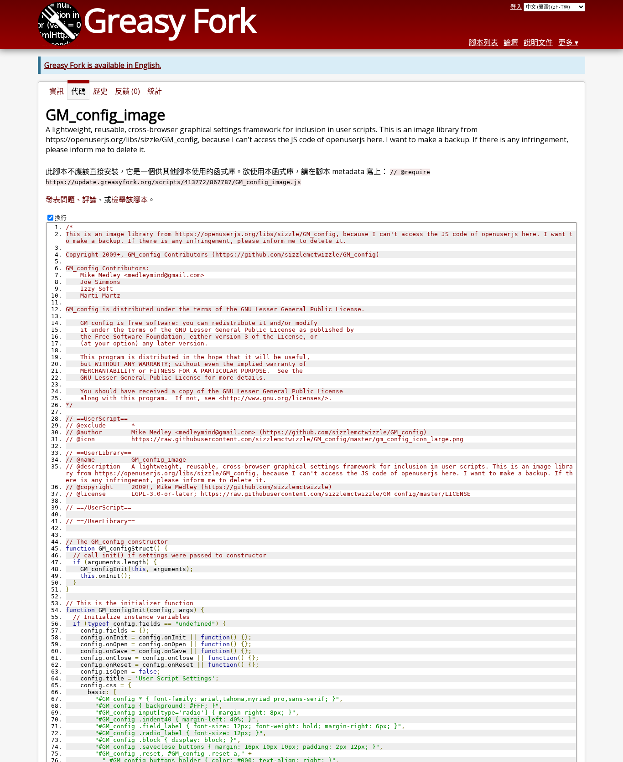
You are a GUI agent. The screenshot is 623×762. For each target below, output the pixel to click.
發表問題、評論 (71, 200)
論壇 (511, 42)
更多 (565, 42)
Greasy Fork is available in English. (102, 65)
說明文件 (538, 42)
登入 (516, 6)
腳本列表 (483, 42)
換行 (61, 217)
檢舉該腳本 (129, 200)
